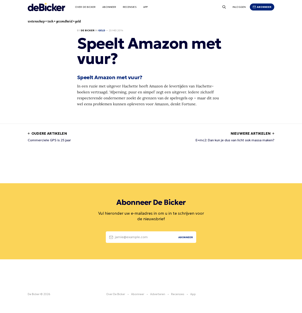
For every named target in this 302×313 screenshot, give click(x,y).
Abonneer (109, 6)
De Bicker (88, 30)
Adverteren (157, 294)
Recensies (130, 6)
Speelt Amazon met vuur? (109, 77)
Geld (101, 30)
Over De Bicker (85, 6)
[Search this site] (224, 7)
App (145, 6)
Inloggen (239, 6)
